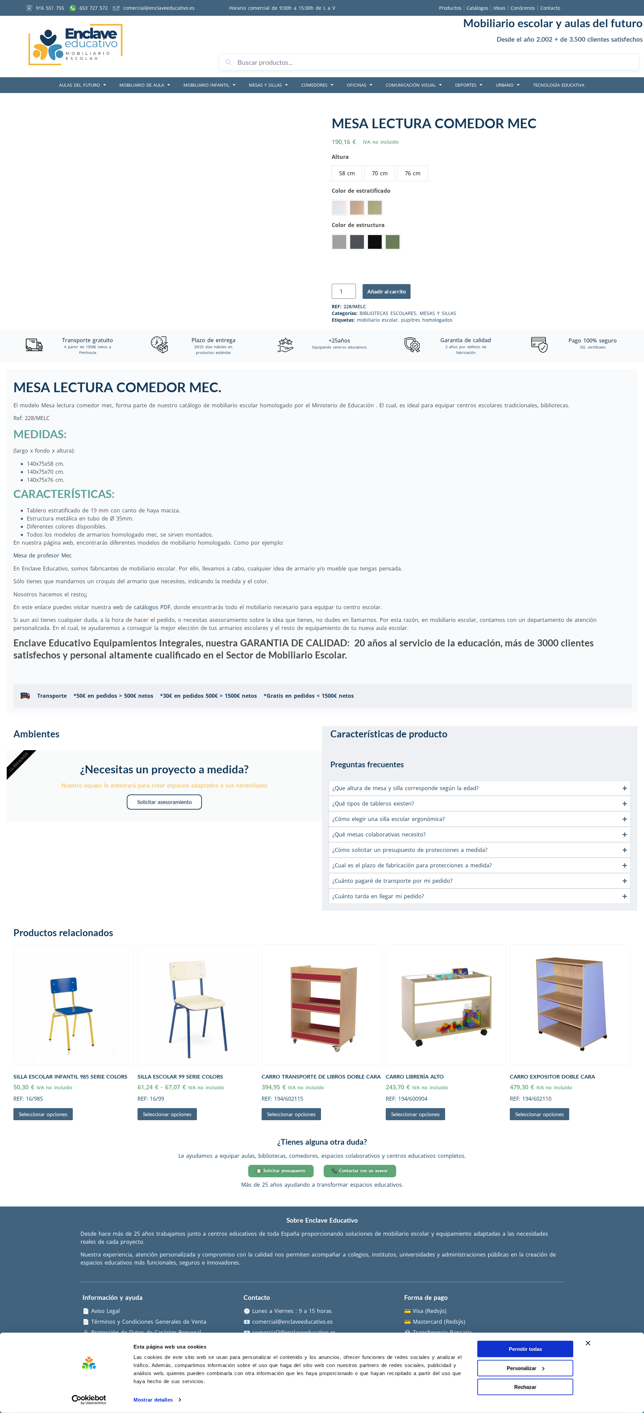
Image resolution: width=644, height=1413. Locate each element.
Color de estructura (358, 225)
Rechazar (525, 1387)
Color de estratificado (361, 190)
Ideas (499, 8)
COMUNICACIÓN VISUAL (411, 85)
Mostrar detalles (153, 1400)
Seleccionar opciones (43, 1114)
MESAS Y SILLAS (265, 85)
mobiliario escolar (377, 320)
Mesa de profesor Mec (42, 555)
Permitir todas (525, 1349)
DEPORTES (465, 85)
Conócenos (523, 8)
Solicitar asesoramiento (164, 802)
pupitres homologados (426, 320)
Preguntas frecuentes (367, 764)
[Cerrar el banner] (588, 1343)
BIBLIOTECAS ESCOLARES (388, 313)
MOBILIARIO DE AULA (141, 85)
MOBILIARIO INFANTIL (206, 85)
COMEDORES (314, 85)
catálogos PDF (152, 607)
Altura (340, 156)
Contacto (550, 8)
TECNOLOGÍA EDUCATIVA (558, 85)
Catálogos (477, 8)
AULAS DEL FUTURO (79, 85)
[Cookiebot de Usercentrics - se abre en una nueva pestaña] (89, 1400)
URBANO (505, 85)
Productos (450, 8)
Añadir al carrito (386, 291)
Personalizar (521, 1368)
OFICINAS (356, 85)
